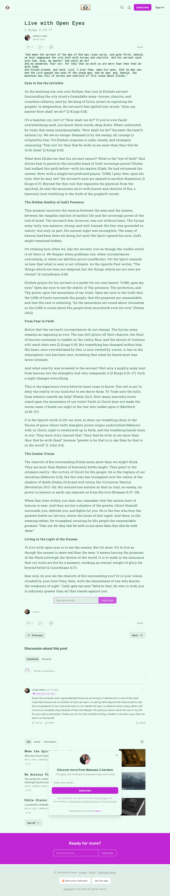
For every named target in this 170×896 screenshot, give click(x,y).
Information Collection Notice (84, 801)
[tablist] (39, 659)
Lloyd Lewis (38, 689)
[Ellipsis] (143, 689)
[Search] (122, 7)
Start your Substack (76, 880)
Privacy (83, 872)
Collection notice (107, 872)
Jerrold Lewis (40, 36)
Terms (92, 872)
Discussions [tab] (50, 741)
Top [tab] (28, 741)
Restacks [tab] (46, 659)
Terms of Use (101, 798)
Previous (37, 635)
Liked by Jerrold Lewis (45, 693)
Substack (69, 889)
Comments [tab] (32, 659)
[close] (117, 755)
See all (31, 822)
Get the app (101, 880)
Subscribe (142, 7)
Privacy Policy (110, 801)
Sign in (159, 7)
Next (135, 635)
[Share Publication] (129, 7)
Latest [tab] (37, 741)
